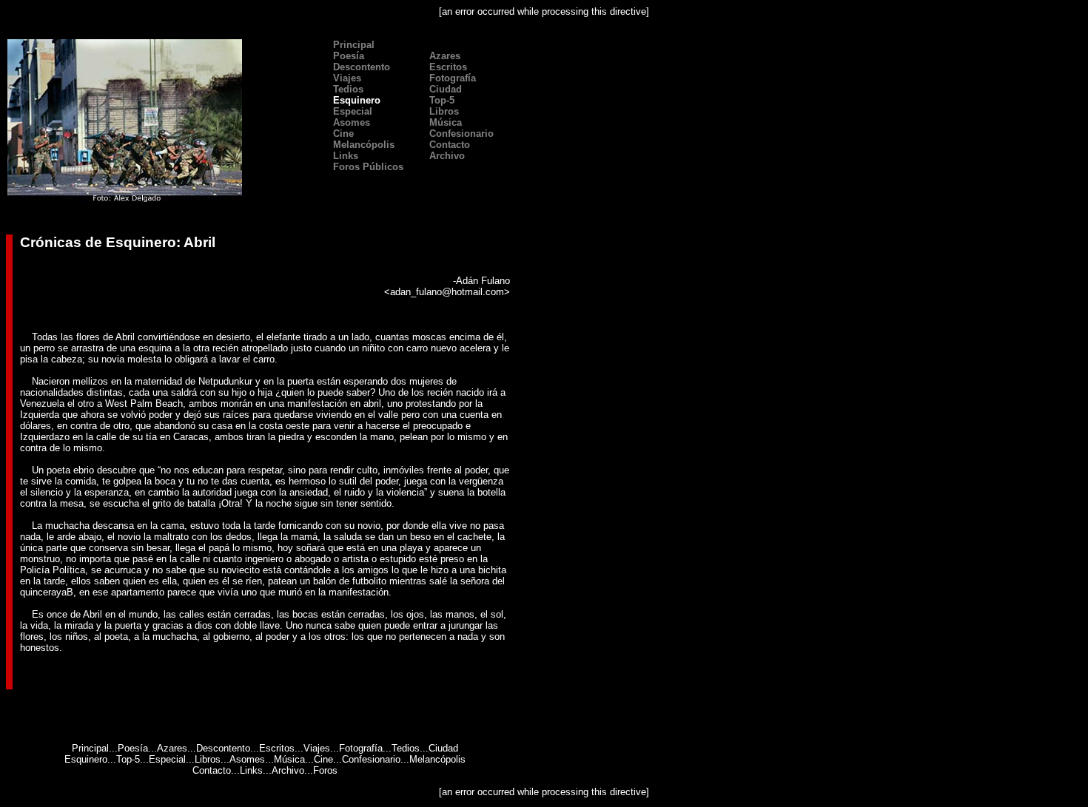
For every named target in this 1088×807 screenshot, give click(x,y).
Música (289, 759)
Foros (325, 770)
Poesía (133, 748)
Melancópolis (437, 759)
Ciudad (444, 89)
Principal (352, 44)
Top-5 (128, 759)
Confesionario (371, 759)
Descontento (360, 66)
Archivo (288, 770)
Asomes (247, 759)
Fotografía (361, 748)
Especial (351, 111)
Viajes (316, 748)
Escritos (446, 66)
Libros (208, 759)
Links (251, 770)
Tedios (346, 89)
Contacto (211, 770)
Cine (323, 759)
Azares (172, 748)
